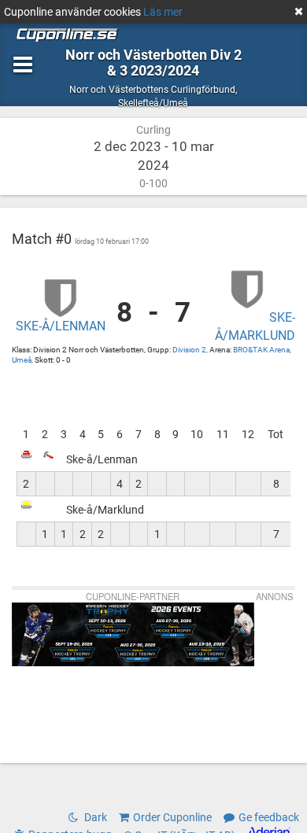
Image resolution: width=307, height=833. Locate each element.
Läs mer (163, 12)
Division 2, (190, 349)
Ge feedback (269, 817)
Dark (94, 817)
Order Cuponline (172, 817)
